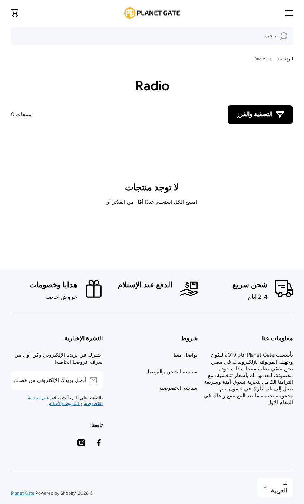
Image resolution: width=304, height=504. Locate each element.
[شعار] (152, 13)
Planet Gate (22, 493)
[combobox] (152, 36)
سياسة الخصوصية (178, 388)
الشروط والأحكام (64, 403)
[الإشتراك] (20, 380)
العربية (279, 490)
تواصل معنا (186, 355)
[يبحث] (283, 36)
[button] (15, 13)
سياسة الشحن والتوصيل (171, 372)
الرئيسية (285, 59)
